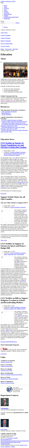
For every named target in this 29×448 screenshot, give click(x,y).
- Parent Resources (5, 113)
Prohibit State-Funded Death (11, 17)
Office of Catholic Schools (7, 383)
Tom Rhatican (4, 408)
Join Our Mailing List (6, 439)
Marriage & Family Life (18, 153)
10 (11, 341)
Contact (6, 11)
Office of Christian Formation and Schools (11, 374)
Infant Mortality (8, 153)
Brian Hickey (4, 429)
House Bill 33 (21, 182)
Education (23, 152)
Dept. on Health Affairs (7, 43)
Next (13, 341)
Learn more (4, 353)
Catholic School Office (6, 362)
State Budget (20, 254)
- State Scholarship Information (9, 111)
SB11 (3, 186)
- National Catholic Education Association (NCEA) (14, 121)
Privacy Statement (5, 446)
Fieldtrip (6, 15)
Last (16, 341)
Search (17, 22)
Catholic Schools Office (7, 366)
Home (5, 5)
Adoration (6, 12)
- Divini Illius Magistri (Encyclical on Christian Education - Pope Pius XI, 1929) (13, 128)
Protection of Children (14, 155)
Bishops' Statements (6, 41)
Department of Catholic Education (9, 378)
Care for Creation (5, 46)
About (5, 7)
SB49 (19, 315)
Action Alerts (4, 32)
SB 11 (24, 211)
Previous (3, 341)
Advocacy (6, 8)
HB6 (18, 261)
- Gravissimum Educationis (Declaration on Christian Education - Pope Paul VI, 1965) (14, 125)
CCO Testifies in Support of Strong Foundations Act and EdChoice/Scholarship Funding (13, 145)
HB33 (23, 280)
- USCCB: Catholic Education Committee (11, 120)
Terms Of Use (23, 445)
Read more (3, 193)
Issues (5, 10)
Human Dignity (8, 14)
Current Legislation (5, 35)
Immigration (7, 18)
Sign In (6, 27)
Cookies (13, 446)
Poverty (6, 155)
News (15, 254)
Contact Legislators (5, 38)
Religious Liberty (21, 308)
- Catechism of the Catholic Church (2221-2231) (13, 123)
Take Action (4, 240)
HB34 (7, 330)
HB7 (16, 159)
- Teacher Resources (6, 114)
